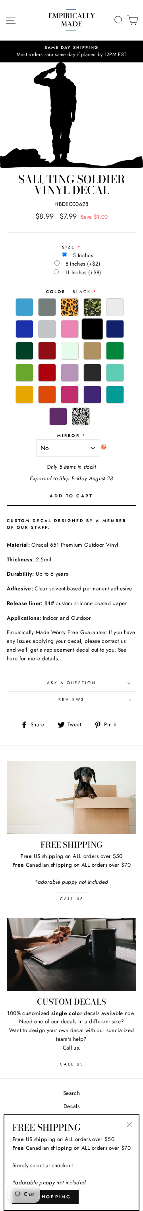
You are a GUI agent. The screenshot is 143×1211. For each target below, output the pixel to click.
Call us (71, 1064)
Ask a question (72, 683)
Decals (71, 1106)
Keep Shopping (45, 1197)
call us (71, 899)
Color (68, 292)
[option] (71, 52)
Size (68, 247)
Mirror (68, 436)
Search (71, 1093)
